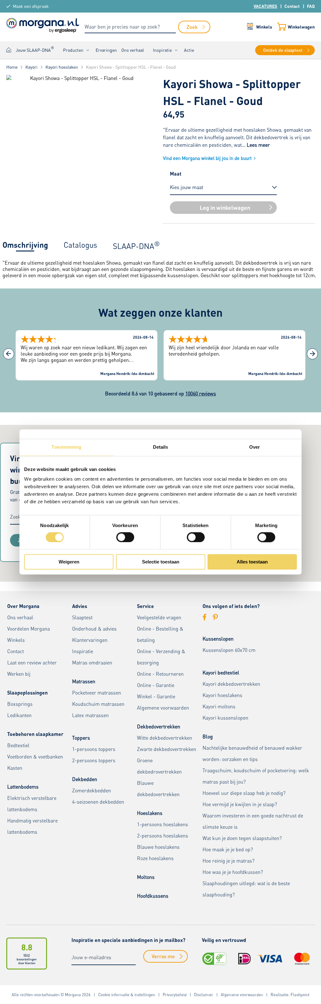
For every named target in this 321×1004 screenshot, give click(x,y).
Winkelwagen (301, 26)
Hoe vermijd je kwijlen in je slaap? (240, 804)
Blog (208, 736)
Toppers (81, 738)
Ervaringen (106, 50)
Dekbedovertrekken (158, 726)
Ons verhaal (132, 50)
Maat (176, 174)
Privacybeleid (175, 994)
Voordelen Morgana (28, 629)
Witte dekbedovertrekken (164, 738)
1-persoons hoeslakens (162, 824)
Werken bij (18, 674)
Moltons (146, 877)
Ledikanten (19, 715)
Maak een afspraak (31, 6)
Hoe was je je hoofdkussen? (233, 872)
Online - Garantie (155, 685)
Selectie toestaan (160, 562)
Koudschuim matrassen (98, 704)
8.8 (26, 947)
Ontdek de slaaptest (283, 50)
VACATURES (265, 6)
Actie (189, 50)
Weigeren (69, 562)
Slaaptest (82, 617)
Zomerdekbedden (91, 790)
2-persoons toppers (93, 760)
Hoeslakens (149, 813)
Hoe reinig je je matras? (229, 861)
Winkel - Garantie (156, 696)
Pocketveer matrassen (96, 693)
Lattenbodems (23, 787)
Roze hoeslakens (155, 858)
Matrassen (83, 681)
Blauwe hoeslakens (158, 847)
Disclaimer (203, 994)
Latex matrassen (90, 715)
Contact (292, 6)
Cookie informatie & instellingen (126, 994)
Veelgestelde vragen (159, 617)
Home (8, 50)
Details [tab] (160, 447)
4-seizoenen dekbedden (98, 802)
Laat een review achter (32, 662)
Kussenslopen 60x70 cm (229, 650)
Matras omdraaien (92, 662)
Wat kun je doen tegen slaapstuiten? (242, 838)
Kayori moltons (219, 706)
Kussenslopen (218, 639)
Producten (73, 50)
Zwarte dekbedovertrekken (166, 749)
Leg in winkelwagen (225, 207)
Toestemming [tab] (66, 447)
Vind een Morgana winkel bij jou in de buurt (207, 158)
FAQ (311, 6)
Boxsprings (20, 704)
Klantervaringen (90, 640)
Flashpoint (300, 994)
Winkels (264, 26)
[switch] (125, 537)
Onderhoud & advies (94, 629)
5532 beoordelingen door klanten (27, 959)
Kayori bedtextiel (221, 672)
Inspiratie (162, 50)
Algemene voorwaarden (163, 708)
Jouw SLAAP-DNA (35, 49)
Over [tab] (254, 447)
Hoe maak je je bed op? (228, 849)
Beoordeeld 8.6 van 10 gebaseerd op (160, 393)
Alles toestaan (252, 562)
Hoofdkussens (152, 896)
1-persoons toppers (93, 749)
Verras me (163, 956)
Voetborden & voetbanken (35, 756)
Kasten (14, 768)
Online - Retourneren (160, 674)
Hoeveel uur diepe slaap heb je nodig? (244, 793)
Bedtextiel (18, 745)
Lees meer (258, 145)
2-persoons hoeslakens (162, 835)
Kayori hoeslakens (222, 695)
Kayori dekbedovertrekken (231, 684)
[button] (312, 353)
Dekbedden (84, 779)
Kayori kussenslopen (225, 718)
